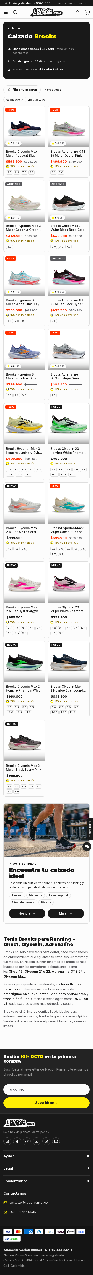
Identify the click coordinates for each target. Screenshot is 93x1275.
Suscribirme (44, 1102)
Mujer (63, 913)
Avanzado (13, 99)
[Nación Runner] (46, 12)
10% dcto (89, 827)
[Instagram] (7, 1141)
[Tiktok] (27, 1141)
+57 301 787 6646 (22, 1212)
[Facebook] (17, 1141)
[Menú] (5, 12)
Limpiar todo (36, 99)
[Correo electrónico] (56, 1141)
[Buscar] (15, 12)
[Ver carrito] (87, 12)
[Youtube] (36, 1141)
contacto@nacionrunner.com (29, 1202)
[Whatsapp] (46, 1141)
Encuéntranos (15, 1181)
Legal (8, 1168)
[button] (77, 12)
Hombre (25, 913)
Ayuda (8, 1156)
